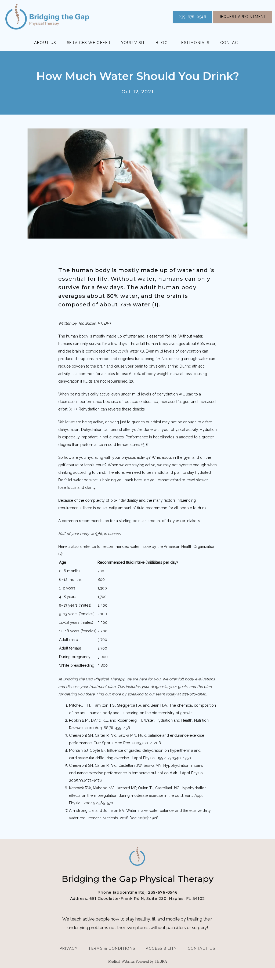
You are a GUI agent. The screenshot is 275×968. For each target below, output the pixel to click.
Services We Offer (89, 43)
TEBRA (161, 961)
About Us (45, 43)
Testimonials (194, 43)
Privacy (69, 948)
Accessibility (161, 948)
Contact (230, 43)
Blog (162, 43)
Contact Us (201, 948)
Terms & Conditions (111, 948)
